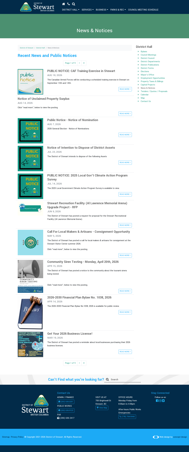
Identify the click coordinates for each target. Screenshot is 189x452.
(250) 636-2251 (66, 401)
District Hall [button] (69, 9)
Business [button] (101, 9)
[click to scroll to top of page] (181, 445)
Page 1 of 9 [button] (70, 63)
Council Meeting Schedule (143, 9)
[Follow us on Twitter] (163, 400)
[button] (73, 4)
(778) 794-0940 (128, 416)
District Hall (40, 48)
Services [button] (87, 9)
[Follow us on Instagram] (160, 400)
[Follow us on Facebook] (157, 400)
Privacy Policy (17, 437)
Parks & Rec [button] (117, 9)
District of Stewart (26, 48)
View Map (103, 408)
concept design (180, 437)
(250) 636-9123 (66, 410)
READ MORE (125, 89)
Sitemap (6, 437)
